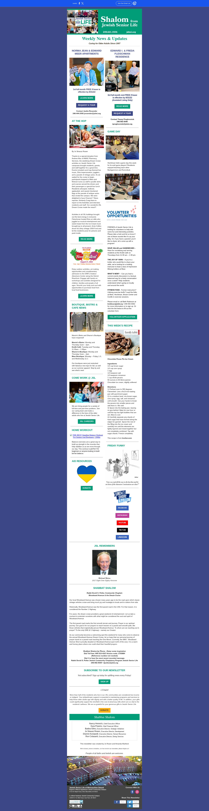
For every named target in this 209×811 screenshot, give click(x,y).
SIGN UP (104, 682)
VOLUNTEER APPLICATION (122, 317)
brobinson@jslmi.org (115, 304)
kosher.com (127, 438)
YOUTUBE (122, 523)
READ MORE (87, 239)
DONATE (87, 488)
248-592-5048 (122, 122)
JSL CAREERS (87, 421)
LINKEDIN (122, 537)
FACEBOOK (122, 508)
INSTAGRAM (122, 515)
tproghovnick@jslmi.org (122, 124)
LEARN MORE (86, 98)
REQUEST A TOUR (86, 105)
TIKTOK (122, 530)
